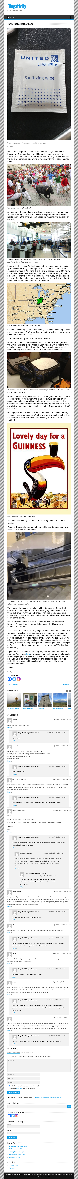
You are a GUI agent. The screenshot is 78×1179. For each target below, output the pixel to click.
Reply (9, 727)
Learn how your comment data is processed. (47, 1097)
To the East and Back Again (18, 1146)
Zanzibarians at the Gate (17, 1154)
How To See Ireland (58, 708)
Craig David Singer (14, 143)
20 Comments (42, 143)
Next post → (67, 684)
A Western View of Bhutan (17, 1149)
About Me (12, 1168)
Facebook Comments (27, 1052)
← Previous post (12, 684)
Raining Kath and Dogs (16, 1152)
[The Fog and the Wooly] (15, 700)
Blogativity (16, 6)
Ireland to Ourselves (28, 708)
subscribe (19, 1088)
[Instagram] (19, 679)
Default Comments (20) (13, 1052)
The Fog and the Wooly (13, 708)
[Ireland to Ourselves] (30, 700)
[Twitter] (14, 679)
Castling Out (41, 708)
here (28, 654)
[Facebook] (10, 679)
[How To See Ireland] (60, 700)
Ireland (11, 146)
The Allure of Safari (15, 1157)
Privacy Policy (13, 1165)
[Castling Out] (45, 700)
